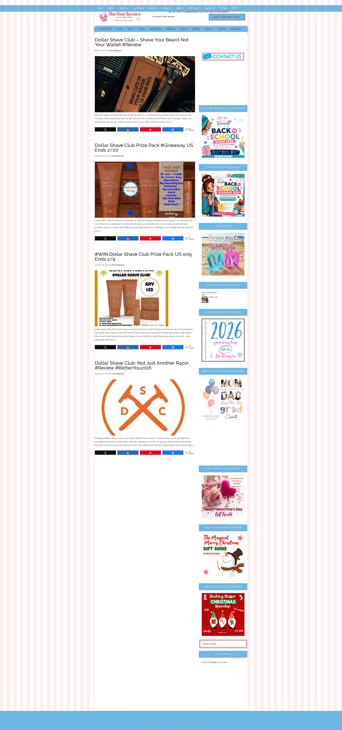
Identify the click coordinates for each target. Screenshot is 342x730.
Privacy (213, 662)
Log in (205, 720)
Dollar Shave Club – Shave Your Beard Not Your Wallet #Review (142, 42)
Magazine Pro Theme (160, 720)
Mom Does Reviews (120, 16)
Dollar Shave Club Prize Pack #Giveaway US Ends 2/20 (144, 147)
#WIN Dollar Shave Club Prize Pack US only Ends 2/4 (143, 256)
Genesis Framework (181, 720)
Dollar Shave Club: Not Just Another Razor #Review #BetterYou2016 (142, 365)
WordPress (196, 720)
